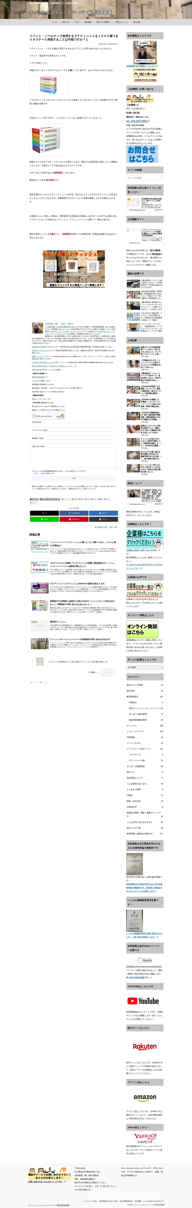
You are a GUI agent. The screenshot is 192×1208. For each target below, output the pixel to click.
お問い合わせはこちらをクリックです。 (46, 1182)
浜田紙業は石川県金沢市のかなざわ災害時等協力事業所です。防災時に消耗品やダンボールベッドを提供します (144, 888)
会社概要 (138, 1201)
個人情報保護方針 (126, 1201)
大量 (75, 499)
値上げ (95, 499)
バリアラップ (59, 334)
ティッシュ (60, 331)
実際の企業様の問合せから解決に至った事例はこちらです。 (53, 366)
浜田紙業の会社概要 (39, 347)
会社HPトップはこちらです (41, 350)
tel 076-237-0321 (136, 121)
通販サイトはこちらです (40, 356)
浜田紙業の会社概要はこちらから (141, 66)
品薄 (81, 499)
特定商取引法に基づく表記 (108, 1201)
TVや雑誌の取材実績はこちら (42, 362)
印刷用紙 (90, 331)
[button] (103, 519)
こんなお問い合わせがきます (51, 499)
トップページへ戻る (90, 1201)
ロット (108, 499)
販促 (101, 499)
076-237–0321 (86, 1179)
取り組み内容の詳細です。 (138, 977)
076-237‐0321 (39, 377)
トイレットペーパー (76, 331)
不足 (87, 499)
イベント (34, 503)
